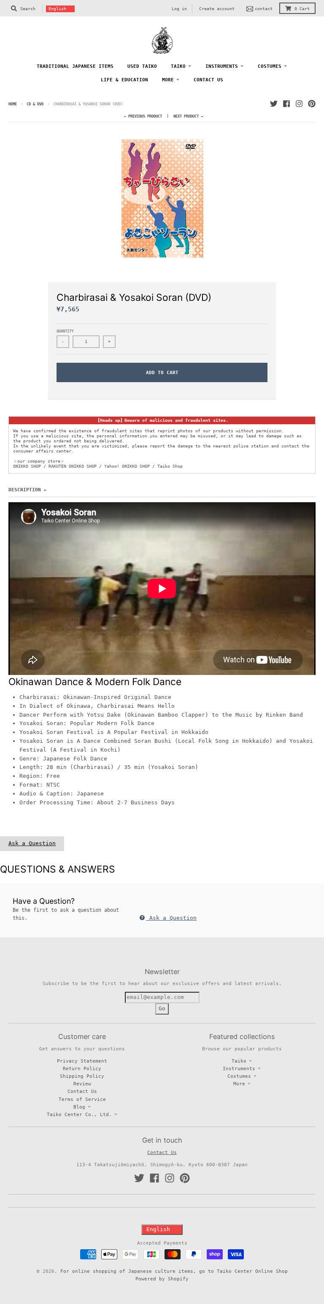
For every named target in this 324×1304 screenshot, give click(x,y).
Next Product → (188, 116)
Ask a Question (32, 843)
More (239, 1084)
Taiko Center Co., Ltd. (79, 1114)
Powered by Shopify (162, 1279)
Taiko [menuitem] (178, 66)
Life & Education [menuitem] (124, 80)
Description (24, 490)
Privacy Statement (82, 1061)
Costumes (239, 1076)
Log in (179, 8)
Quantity (65, 331)
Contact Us (82, 1091)
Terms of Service (82, 1099)
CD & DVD (35, 104)
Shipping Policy (82, 1076)
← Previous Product (143, 116)
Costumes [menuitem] (269, 66)
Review (82, 1084)
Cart (302, 8)
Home (12, 104)
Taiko (239, 1061)
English (57, 8)
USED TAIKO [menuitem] (142, 66)
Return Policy (82, 1068)
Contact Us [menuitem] (208, 80)
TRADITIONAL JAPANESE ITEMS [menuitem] (75, 66)
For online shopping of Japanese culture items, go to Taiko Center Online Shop (174, 1271)
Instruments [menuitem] (221, 66)
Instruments (239, 1068)
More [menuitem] (168, 80)
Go (162, 1008)
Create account (217, 8)
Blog (79, 1107)
